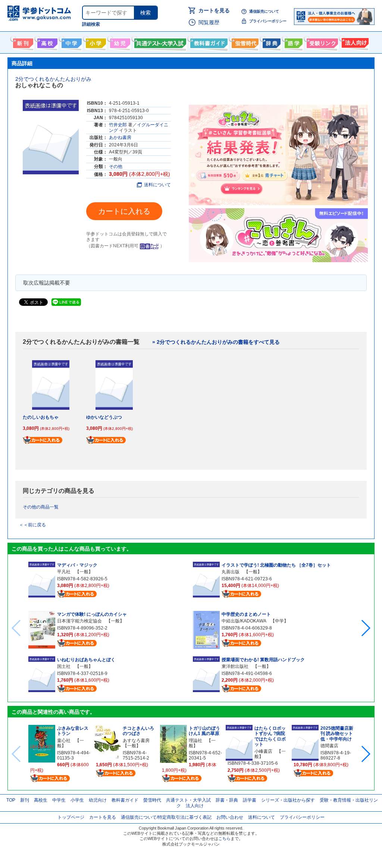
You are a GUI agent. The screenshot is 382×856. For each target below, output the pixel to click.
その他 (115, 166)
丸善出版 (230, 571)
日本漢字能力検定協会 (79, 621)
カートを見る (214, 10)
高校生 (40, 800)
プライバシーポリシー (267, 21)
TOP (10, 800)
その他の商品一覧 (41, 507)
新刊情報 (22, 42)
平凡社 (64, 571)
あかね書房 (120, 137)
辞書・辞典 (227, 800)
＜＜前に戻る (32, 524)
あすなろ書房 (136, 740)
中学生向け (71, 42)
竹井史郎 (118, 124)
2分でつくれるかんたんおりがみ (53, 79)
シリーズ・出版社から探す (288, 800)
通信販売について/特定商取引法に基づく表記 (166, 817)
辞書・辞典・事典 (271, 42)
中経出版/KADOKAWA (244, 621)
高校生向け (46, 42)
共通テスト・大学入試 (159, 42)
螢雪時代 (244, 42)
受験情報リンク (321, 42)
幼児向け (119, 42)
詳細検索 (91, 24)
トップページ (70, 817)
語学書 (293, 42)
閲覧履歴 (208, 22)
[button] (365, 628)
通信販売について (264, 11)
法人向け (354, 42)
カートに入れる (124, 211)
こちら (224, 838)
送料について (157, 184)
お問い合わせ (229, 817)
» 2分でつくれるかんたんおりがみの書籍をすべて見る (216, 342)
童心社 (64, 740)
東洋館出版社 (235, 666)
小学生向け (95, 42)
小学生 (77, 800)
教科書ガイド (208, 42)
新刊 (24, 800)
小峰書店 (263, 751)
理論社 (195, 740)
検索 (145, 13)
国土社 (64, 666)
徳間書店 (329, 745)
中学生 (59, 800)
